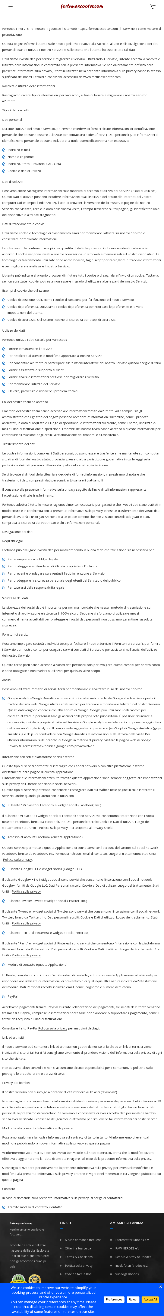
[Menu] (10, 6)
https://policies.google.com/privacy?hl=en (64, 746)
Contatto (55, 1207)
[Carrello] (153, 6)
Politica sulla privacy (53, 827)
